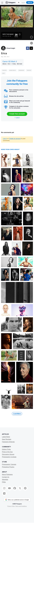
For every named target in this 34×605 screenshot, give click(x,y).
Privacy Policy (11, 506)
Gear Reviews (6, 439)
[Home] (10, 2)
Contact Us (5, 477)
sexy (3, 73)
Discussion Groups (8, 454)
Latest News (6, 437)
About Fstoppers (7, 474)
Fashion (4, 70)
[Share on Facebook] (27, 48)
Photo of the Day (7, 452)
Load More (17, 414)
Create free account (17, 114)
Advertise (5, 479)
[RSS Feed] (4, 493)
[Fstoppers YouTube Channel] (9, 488)
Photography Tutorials (9, 464)
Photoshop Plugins (8, 467)
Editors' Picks (6, 449)
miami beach (12, 70)
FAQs (4, 482)
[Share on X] (31, 48)
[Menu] (2, 2)
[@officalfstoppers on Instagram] (4, 488)
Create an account (15, 138)
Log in (18, 117)
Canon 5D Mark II (10, 61)
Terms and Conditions (21, 506)
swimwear (21, 70)
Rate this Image (8, 34)
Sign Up (30, 2)
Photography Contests (9, 457)
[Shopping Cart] (18, 2)
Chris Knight (10, 48)
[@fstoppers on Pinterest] (25, 488)
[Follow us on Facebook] (15, 488)
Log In (23, 2)
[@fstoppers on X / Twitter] (20, 488)
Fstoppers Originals (8, 442)
